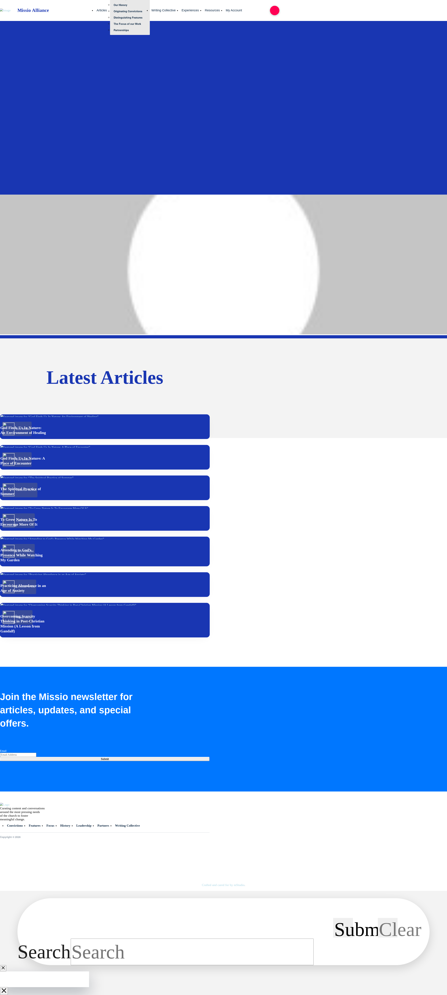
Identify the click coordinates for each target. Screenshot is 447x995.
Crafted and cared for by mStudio (223, 885)
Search (44, 952)
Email (3, 750)
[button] (274, 10)
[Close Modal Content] (3, 968)
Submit (105, 758)
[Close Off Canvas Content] (4, 991)
